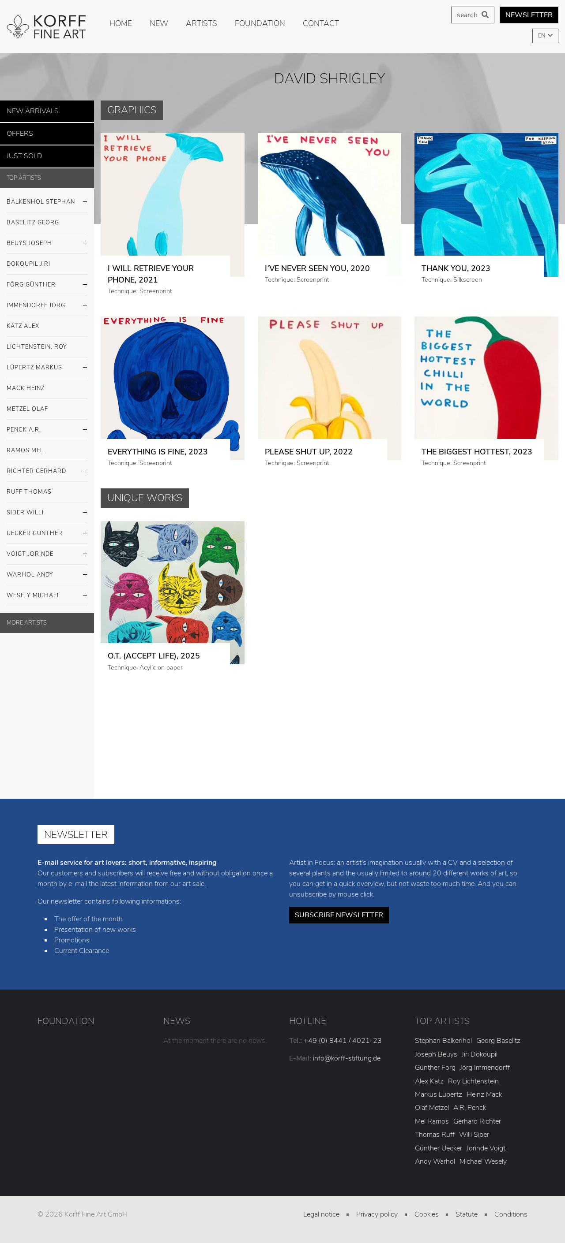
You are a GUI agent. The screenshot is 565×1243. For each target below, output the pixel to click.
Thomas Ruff (435, 1134)
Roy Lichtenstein (473, 1081)
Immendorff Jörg (36, 300)
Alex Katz (429, 1081)
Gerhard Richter (477, 1121)
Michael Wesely (483, 1161)
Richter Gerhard (36, 466)
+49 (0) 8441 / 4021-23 (343, 1041)
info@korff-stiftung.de (346, 1058)
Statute (467, 1214)
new (159, 23)
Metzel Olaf (27, 404)
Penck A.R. (24, 424)
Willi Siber (474, 1134)
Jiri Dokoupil (479, 1054)
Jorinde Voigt (486, 1148)
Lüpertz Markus (34, 362)
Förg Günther (31, 279)
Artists (201, 23)
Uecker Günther (35, 528)
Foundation (260, 23)
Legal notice (321, 1214)
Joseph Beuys (436, 1054)
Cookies (426, 1214)
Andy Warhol (435, 1161)
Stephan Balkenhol (443, 1041)
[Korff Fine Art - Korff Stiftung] (47, 26)
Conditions (510, 1214)
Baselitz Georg (33, 217)
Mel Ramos (432, 1121)
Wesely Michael (33, 590)
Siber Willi (25, 507)
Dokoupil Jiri (28, 259)
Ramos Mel (25, 445)
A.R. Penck (469, 1108)
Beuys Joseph (29, 238)
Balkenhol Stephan (41, 197)
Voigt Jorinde (30, 549)
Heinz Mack (484, 1094)
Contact (321, 23)
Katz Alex (23, 321)
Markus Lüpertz (438, 1094)
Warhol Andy (30, 569)
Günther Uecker (438, 1148)
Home (120, 23)
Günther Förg (435, 1067)
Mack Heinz (26, 383)
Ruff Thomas (29, 487)
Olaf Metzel (432, 1108)
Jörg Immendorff (485, 1067)
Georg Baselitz (498, 1041)
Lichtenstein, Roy (37, 342)
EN (542, 36)
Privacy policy (377, 1214)
